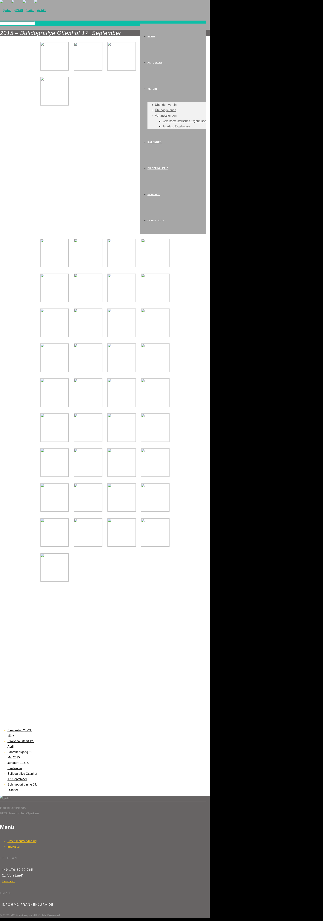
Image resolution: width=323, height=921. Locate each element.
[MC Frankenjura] (23, 10)
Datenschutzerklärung (22, 841)
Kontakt (8, 881)
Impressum (14, 846)
